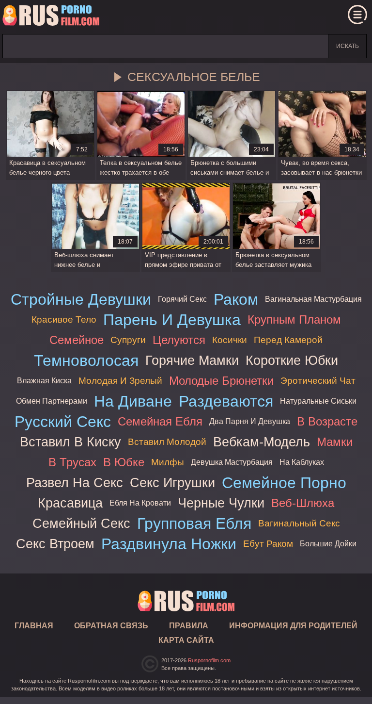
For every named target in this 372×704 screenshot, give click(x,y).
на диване (133, 401)
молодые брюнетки (221, 380)
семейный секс (81, 523)
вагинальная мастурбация (313, 299)
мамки (335, 441)
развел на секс (74, 482)
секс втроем (55, 543)
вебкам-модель (261, 441)
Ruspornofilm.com (209, 660)
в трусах (72, 462)
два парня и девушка (249, 421)
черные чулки (221, 502)
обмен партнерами (51, 401)
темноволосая (86, 360)
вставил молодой (167, 442)
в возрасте (327, 421)
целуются (179, 339)
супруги (128, 340)
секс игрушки (172, 482)
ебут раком (268, 544)
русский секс (63, 421)
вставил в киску (70, 441)
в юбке (123, 462)
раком (236, 299)
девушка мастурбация (232, 462)
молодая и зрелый (120, 381)
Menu (357, 14)
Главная (50, 17)
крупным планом (294, 319)
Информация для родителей (293, 626)
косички (229, 340)
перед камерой (288, 340)
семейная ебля (160, 421)
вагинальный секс (299, 523)
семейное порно (284, 483)
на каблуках (301, 462)
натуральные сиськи (318, 401)
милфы (167, 462)
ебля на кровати (140, 503)
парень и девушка (172, 319)
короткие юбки (292, 360)
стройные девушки (81, 299)
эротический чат (318, 381)
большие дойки (328, 544)
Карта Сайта (186, 640)
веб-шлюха (302, 502)
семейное (76, 339)
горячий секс (182, 299)
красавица (70, 502)
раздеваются (226, 401)
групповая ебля (194, 523)
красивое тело (63, 319)
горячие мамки (192, 360)
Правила (188, 626)
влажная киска (44, 381)
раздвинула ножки (168, 544)
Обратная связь (111, 626)
